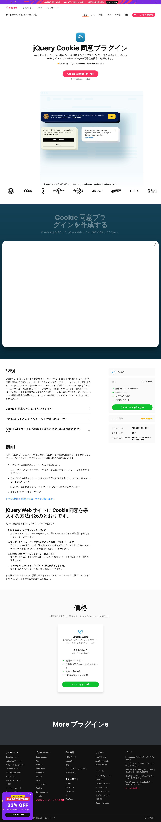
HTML (38, 780)
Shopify (39, 776)
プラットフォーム (102, 791)
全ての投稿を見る (132, 788)
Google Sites (41, 784)
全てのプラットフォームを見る (50, 800)
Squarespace (41, 757)
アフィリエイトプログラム (76, 769)
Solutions (99, 780)
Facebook (70, 787)
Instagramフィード (13, 761)
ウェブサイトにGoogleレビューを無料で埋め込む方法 (139, 764)
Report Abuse (101, 765)
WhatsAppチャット (14, 772)
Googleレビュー (12, 757)
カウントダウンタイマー (15, 765)
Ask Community (102, 761)
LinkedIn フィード (13, 769)
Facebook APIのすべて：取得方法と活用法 (140, 758)
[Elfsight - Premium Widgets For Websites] (11, 7)
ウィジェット (28, 8)
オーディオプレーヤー (14, 788)
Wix (37, 761)
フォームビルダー (13, 792)
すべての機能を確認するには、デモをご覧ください (30, 498)
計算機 (8, 784)
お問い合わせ (71, 757)
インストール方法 (113, 15)
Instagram (70, 791)
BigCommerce (42, 792)
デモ (93, 15)
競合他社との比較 (102, 795)
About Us (69, 761)
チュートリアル (101, 787)
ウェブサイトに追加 (80, 684)
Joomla (39, 796)
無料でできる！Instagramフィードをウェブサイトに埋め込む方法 (140, 770)
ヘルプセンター (53, 8)
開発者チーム (71, 772)
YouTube (69, 799)
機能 (100, 15)
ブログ (40, 8)
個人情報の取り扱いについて (43, 818)
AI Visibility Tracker (103, 776)
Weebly (39, 788)
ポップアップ (11, 776)
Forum (68, 783)
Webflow (39, 765)
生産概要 (99, 799)
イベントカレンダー (14, 780)
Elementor (40, 772)
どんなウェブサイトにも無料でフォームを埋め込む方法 (139, 777)
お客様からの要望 (102, 783)
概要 (85, 15)
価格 (126, 15)
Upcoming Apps (102, 803)
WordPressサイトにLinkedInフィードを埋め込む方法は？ (139, 783)
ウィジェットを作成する (143, 15)
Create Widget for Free (80, 73)
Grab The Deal (18, 815)
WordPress (40, 769)
